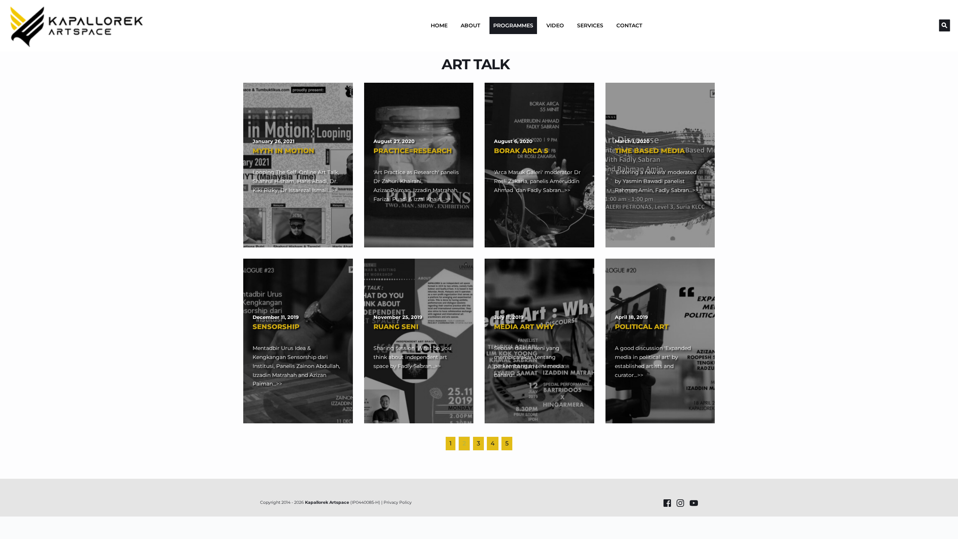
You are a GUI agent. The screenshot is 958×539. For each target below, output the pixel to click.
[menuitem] (439, 25)
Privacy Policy (398, 502)
